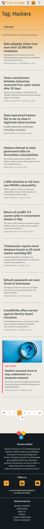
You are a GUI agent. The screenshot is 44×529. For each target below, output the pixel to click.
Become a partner (22, 506)
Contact (22, 514)
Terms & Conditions (22, 517)
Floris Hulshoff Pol (12, 101)
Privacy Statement (22, 520)
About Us (22, 511)
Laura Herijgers (10, 198)
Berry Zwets (9, 167)
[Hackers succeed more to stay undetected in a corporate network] (22, 351)
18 (40, 413)
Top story (10, 366)
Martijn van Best (10, 63)
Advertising (22, 509)
